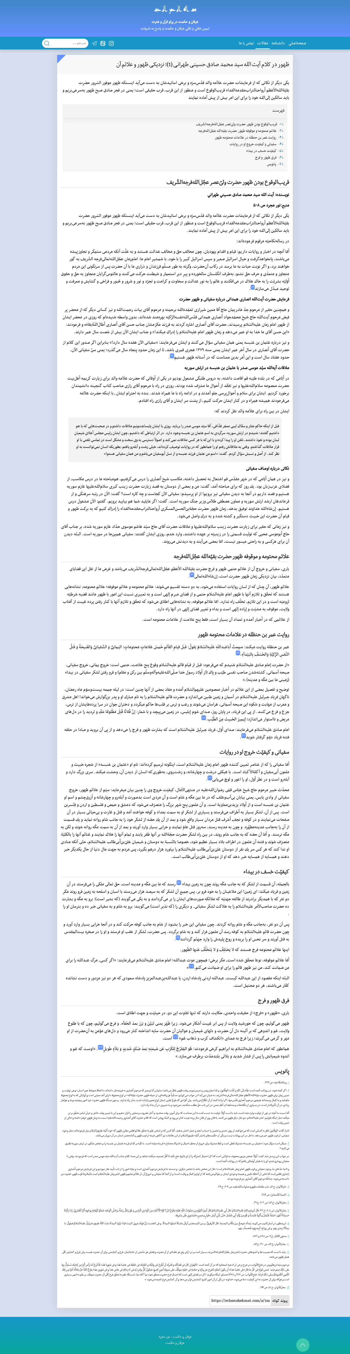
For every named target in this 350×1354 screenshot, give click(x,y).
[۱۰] (191, 966)
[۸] (178, 882)
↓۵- (281, 151)
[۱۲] (100, 1047)
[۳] (191, 574)
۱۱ (288, 1252)
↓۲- (281, 131)
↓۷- (281, 164)
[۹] (178, 937)
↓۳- (281, 137)
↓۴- (281, 144)
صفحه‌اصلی (297, 43)
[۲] (172, 355)
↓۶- (281, 157)
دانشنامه (278, 43)
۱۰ (288, 1244)
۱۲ (288, 1287)
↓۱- (281, 124)
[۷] (209, 777)
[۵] (203, 717)
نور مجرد (164, 1337)
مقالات (262, 43)
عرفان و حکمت (182, 1337)
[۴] (237, 652)
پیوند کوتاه (279, 1300)
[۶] (243, 735)
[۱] (252, 287)
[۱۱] (175, 1036)
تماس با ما (246, 43)
